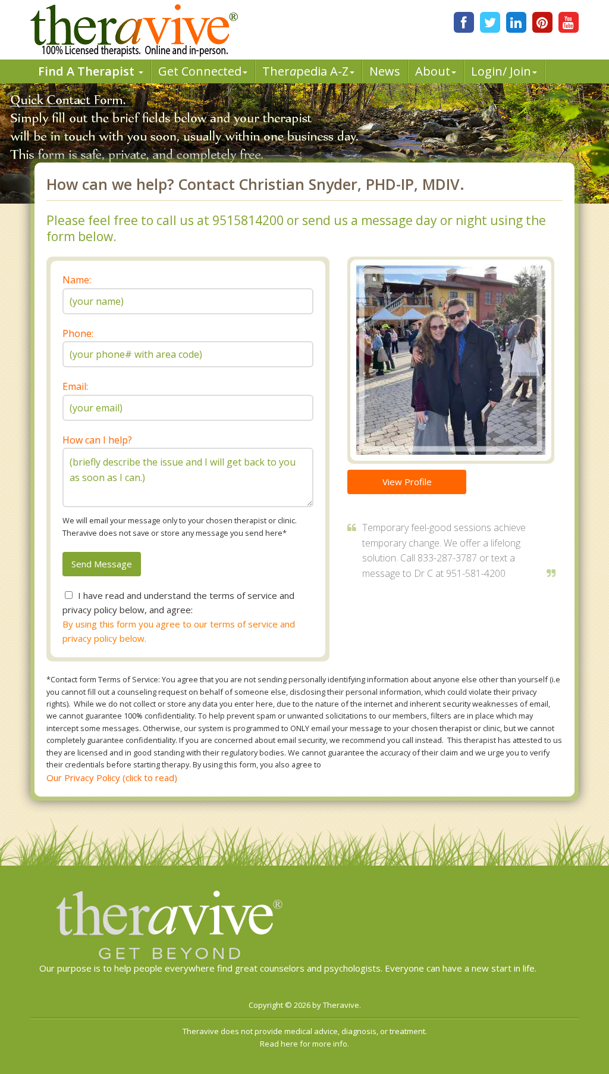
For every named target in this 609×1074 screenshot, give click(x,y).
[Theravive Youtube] (568, 22)
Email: (75, 386)
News (384, 71)
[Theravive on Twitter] (490, 22)
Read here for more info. (304, 1043)
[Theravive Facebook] (464, 22)
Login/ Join (501, 71)
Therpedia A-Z (305, 71)
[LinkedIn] (516, 22)
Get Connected (199, 71)
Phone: (77, 333)
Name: (76, 279)
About (432, 71)
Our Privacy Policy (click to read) (111, 777)
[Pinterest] (542, 22)
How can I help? (97, 440)
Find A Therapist (87, 71)
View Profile (407, 482)
